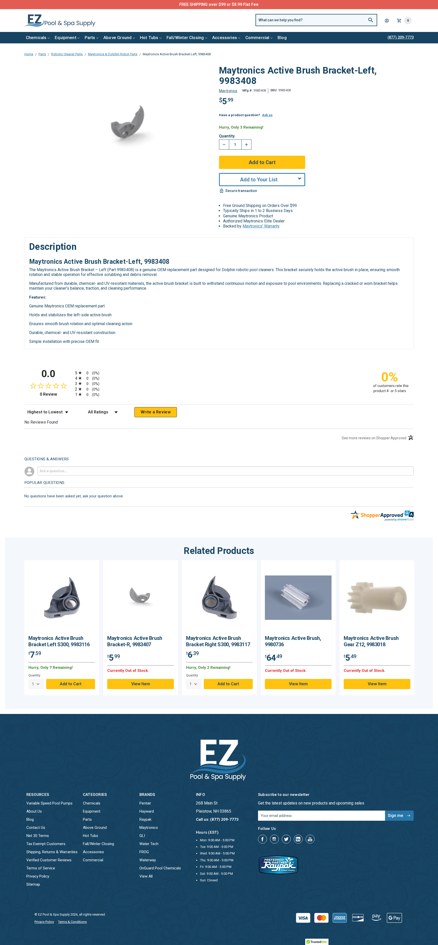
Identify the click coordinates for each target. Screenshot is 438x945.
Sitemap (33, 884)
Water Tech (148, 844)
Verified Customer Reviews (48, 860)
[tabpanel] (61, 627)
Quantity (227, 136)
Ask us (267, 115)
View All (146, 876)
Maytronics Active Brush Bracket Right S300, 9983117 (218, 641)
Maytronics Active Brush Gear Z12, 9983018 (371, 641)
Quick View (61, 600)
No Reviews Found (41, 422)
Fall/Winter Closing (185, 37)
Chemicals (36, 37)
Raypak (145, 819)
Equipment (65, 37)
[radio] (219, 372)
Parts (90, 37)
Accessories (224, 37)
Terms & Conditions (72, 922)
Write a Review (156, 412)
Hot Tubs (149, 37)
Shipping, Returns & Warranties (52, 852)
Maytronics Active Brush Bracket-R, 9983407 (134, 641)
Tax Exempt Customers (45, 844)
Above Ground (117, 37)
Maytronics (148, 827)
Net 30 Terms (37, 835)
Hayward (146, 811)
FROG (144, 852)
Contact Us (35, 827)
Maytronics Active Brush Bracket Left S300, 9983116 (59, 641)
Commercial (257, 37)
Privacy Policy (37, 876)
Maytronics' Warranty (261, 226)
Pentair (145, 803)
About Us (34, 811)
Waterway (147, 860)
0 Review (56, 394)
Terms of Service (40, 868)
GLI (142, 835)
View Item (140, 683)
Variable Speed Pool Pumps (49, 803)
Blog (282, 37)
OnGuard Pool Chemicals (160, 868)
